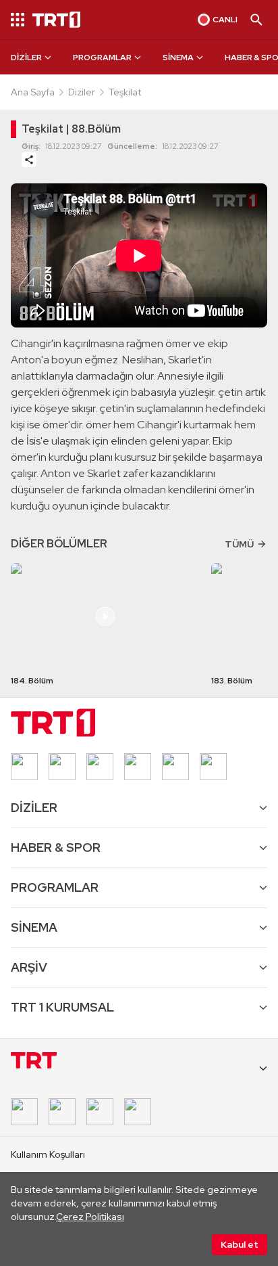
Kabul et (239, 1244)
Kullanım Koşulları (48, 1154)
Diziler (81, 92)
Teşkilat (125, 92)
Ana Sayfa (33, 92)
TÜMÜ (239, 544)
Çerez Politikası (90, 1217)
